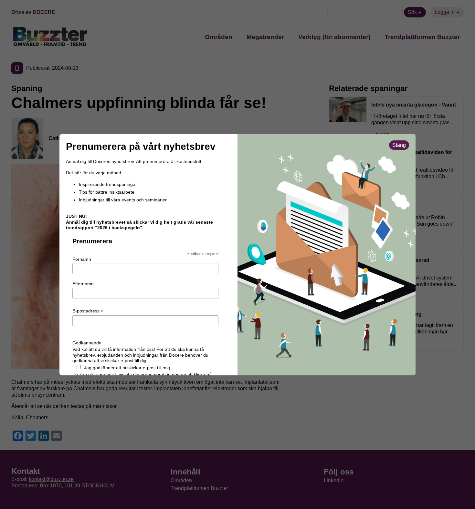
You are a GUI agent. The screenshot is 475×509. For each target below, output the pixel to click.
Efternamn (83, 283)
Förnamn (81, 259)
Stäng (399, 145)
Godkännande (86, 342)
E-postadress (87, 311)
